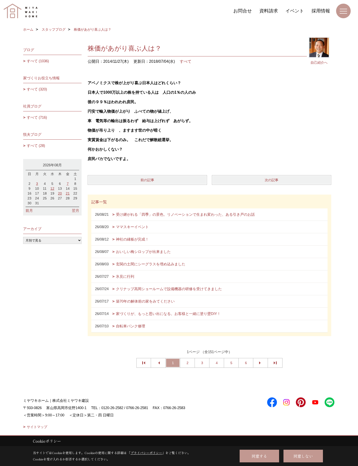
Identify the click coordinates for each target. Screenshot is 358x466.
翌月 (75, 210)
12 (52, 188)
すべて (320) (37, 89)
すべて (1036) (38, 61)
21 (68, 193)
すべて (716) (37, 117)
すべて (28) (36, 145)
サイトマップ (37, 427)
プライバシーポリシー (146, 452)
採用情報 (320, 10)
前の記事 (147, 180)
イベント (294, 10)
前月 (29, 210)
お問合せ (242, 10)
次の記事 (271, 180)
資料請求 (268, 10)
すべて (185, 61)
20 (60, 193)
